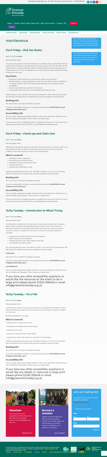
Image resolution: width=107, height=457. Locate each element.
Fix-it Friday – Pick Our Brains (24, 50)
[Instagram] (97, 2)
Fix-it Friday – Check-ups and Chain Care (30, 133)
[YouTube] (100, 2)
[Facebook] (94, 2)
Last (88, 416)
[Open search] (64, 23)
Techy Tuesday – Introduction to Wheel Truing (34, 210)
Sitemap (8, 452)
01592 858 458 (79, 1)
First (74, 416)
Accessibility (28, 452)
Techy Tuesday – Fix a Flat (21, 294)
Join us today (59, 433)
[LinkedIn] (91, 2)
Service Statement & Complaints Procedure (62, 452)
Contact (37, 452)
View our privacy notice (81, 402)
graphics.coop (21, 450)
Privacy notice (17, 452)
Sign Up (95, 430)
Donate (11, 27)
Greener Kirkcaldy (15, 11)
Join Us (73, 23)
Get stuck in (26, 433)
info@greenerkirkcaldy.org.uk (38, 1)
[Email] (88, 2)
